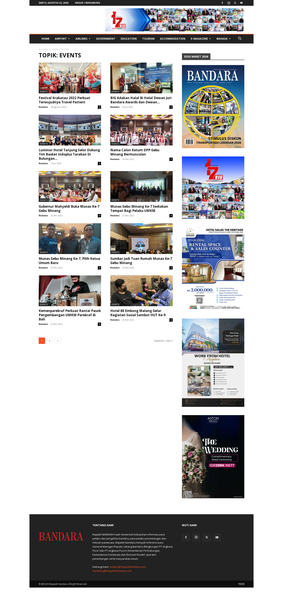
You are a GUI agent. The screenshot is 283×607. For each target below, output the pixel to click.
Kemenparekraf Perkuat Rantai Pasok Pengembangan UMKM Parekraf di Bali (70, 315)
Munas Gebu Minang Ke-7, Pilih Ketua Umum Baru (69, 260)
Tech (241, 584)
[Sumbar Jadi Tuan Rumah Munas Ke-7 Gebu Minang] (141, 238)
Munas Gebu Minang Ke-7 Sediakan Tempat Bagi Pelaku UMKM (139, 208)
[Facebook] (222, 3)
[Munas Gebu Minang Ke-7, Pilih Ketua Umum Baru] (70, 238)
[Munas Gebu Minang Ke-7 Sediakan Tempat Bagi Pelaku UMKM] (141, 186)
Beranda (43, 49)
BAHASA (222, 38)
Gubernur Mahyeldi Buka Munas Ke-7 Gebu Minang (69, 208)
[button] (239, 39)
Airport (61, 38)
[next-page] (57, 341)
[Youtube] (241, 3)
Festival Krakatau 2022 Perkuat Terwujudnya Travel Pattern (64, 100)
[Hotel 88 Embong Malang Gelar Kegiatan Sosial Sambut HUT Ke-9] (141, 290)
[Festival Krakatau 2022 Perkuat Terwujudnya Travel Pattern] (70, 78)
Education (129, 38)
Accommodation (172, 38)
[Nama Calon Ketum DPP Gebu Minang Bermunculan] (141, 130)
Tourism (148, 38)
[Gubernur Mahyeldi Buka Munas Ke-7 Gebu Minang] (70, 186)
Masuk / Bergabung (87, 2)
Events (44, 91)
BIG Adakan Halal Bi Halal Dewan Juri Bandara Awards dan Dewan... (141, 100)
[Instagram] (229, 3)
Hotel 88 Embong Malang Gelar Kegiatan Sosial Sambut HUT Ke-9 (138, 313)
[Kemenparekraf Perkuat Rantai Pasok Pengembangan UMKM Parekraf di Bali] (70, 290)
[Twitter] (235, 3)
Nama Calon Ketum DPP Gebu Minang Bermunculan (134, 152)
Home (45, 38)
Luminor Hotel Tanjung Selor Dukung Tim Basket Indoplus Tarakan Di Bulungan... (69, 154)
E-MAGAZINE (199, 38)
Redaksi (43, 106)
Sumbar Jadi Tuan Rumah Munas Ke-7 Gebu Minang (141, 260)
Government (105, 38)
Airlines (81, 38)
